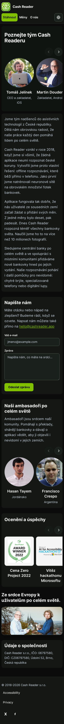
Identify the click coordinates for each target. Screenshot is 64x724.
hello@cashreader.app (36, 326)
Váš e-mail (10, 335)
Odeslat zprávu (19, 387)
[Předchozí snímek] (49, 52)
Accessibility (11, 692)
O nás (34, 17)
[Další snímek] (58, 52)
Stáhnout (9, 17)
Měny (23, 17)
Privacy (8, 702)
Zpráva (8, 350)
